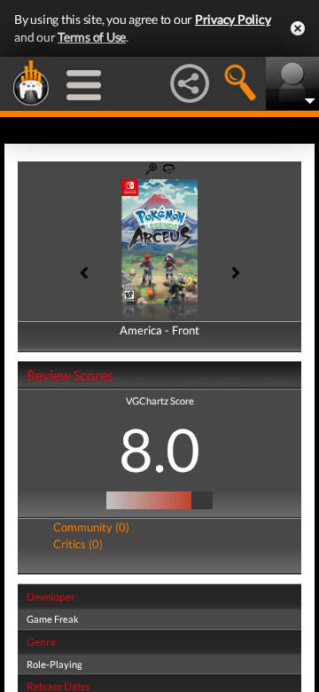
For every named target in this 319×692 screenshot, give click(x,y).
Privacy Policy (233, 19)
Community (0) (91, 527)
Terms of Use (92, 36)
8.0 (159, 448)
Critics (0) (78, 544)
